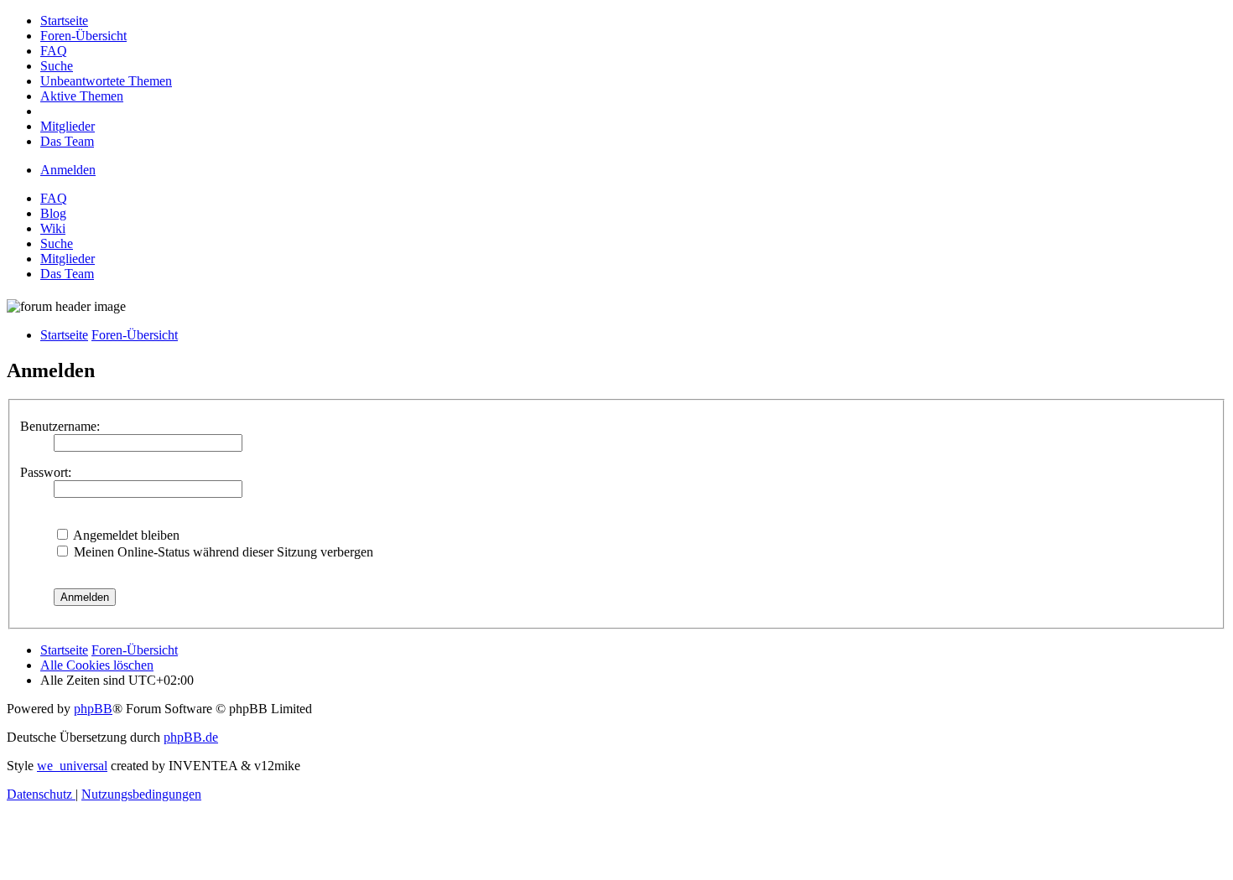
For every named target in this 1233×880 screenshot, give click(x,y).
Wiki (52, 228)
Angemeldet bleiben (124, 535)
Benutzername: (60, 426)
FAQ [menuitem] (53, 198)
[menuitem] (64, 20)
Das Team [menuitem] (67, 274)
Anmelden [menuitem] (68, 170)
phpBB (93, 708)
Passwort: (45, 472)
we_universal (72, 765)
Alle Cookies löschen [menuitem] (96, 665)
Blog (53, 213)
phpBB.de (191, 737)
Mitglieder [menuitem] (67, 258)
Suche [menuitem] (56, 243)
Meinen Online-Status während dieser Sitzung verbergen (221, 552)
